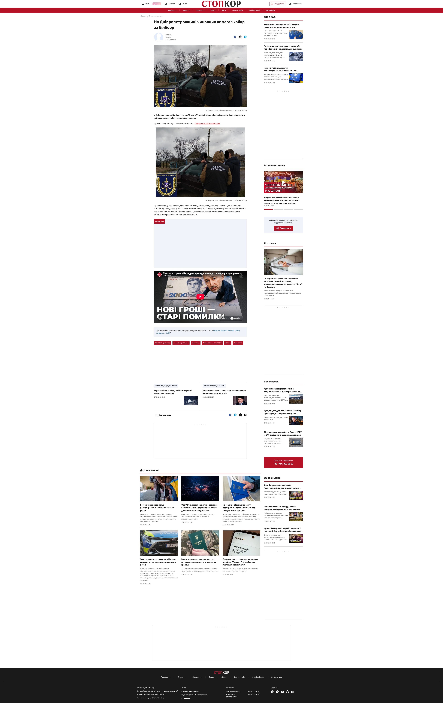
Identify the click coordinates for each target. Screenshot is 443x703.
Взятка (227, 343)
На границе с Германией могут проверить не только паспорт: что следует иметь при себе (239, 507)
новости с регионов (181, 343)
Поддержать (279, 4)
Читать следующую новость (214, 386)
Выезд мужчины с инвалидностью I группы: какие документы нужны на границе (198, 562)
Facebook (223, 330)
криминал (195, 343)
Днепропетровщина (162, 343)
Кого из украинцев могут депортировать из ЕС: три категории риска (157, 507)
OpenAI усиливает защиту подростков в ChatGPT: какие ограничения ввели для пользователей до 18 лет (199, 507)
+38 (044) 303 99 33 (283, 463)
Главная (143, 16)
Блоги (213, 10)
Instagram (160, 333)
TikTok (167, 333)
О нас (183, 688)
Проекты (171, 10)
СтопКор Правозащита (190, 691)
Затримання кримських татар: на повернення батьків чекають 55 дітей (224, 392)
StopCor (168, 35)
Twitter (237, 330)
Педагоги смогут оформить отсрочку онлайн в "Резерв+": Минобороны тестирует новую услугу (240, 562)
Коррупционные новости (212, 343)
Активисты (185, 698)
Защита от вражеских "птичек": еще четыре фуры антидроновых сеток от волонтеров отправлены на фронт (281, 200)
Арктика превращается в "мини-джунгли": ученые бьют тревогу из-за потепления (282, 391)
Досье (224, 10)
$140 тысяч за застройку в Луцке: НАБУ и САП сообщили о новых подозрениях (283, 433)
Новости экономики (156, 16)
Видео (185, 10)
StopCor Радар (254, 10)
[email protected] (157, 698)
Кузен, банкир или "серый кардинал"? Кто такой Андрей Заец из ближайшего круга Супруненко (282, 531)
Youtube (231, 330)
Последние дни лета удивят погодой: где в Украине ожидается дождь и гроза (283, 47)
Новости (199, 10)
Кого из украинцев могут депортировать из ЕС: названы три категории (280, 71)
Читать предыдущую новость (166, 386)
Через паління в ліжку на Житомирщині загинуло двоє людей (173, 392)
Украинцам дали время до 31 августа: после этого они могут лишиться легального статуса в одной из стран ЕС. (283, 27)
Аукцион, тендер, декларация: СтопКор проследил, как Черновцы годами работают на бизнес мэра (282, 413)
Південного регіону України (207, 123)
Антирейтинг (270, 10)
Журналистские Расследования (194, 695)
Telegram (216, 330)
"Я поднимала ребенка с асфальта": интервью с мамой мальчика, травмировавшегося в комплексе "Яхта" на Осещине (283, 283)
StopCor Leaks (237, 10)
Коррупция (238, 343)
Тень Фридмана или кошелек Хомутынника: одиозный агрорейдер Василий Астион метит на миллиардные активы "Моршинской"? (283, 489)
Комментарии (165, 415)
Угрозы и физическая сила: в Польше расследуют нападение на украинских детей (158, 562)
